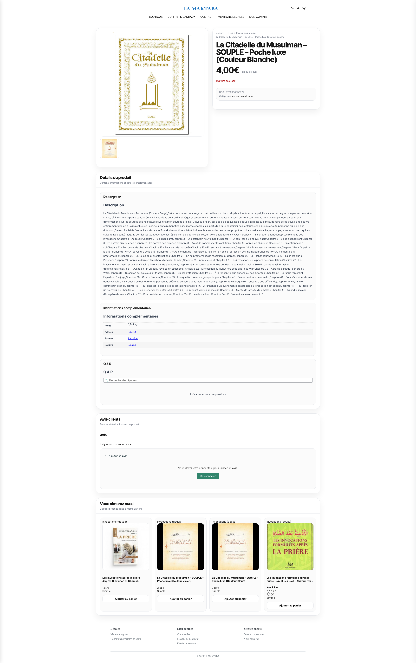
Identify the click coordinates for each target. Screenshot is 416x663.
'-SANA (132, 332)
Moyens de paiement (187, 638)
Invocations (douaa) (246, 33)
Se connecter (208, 476)
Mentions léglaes (119, 634)
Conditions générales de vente (125, 638)
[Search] (292, 8)
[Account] (298, 8)
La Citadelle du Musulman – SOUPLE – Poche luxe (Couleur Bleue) (235, 579)
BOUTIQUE (156, 16)
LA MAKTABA (200, 8)
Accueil (219, 33)
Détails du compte (186, 643)
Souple (132, 344)
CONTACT (206, 16)
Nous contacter (251, 638)
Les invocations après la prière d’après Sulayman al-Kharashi (121, 579)
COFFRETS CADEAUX (181, 16)
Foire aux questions (254, 634)
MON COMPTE (258, 16)
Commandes (183, 634)
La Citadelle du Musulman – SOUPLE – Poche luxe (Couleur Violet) (180, 579)
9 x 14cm (133, 338)
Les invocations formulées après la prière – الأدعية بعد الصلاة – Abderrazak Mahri (289, 581)
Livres (230, 33)
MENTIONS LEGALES (231, 16)
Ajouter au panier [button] (126, 598)
